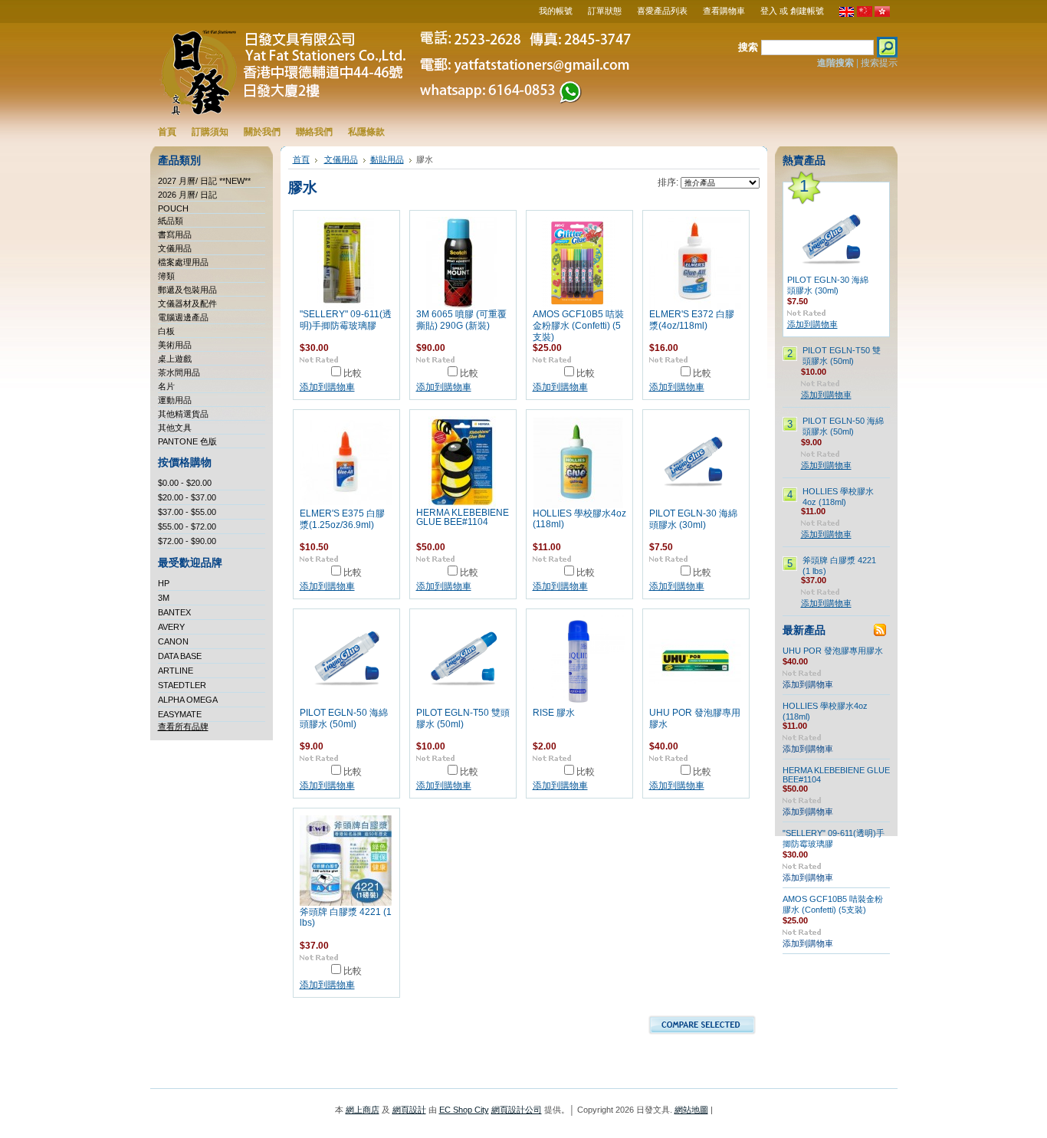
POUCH (173, 208)
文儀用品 (175, 248)
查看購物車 (724, 10)
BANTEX (174, 612)
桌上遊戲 (175, 358)
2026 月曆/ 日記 (187, 194)
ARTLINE (175, 670)
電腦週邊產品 (183, 317)
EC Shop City (464, 1109)
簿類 (166, 275)
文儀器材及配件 (187, 303)
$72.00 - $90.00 (187, 541)
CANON (173, 641)
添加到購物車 (327, 387)
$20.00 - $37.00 (187, 497)
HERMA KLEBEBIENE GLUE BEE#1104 (462, 517)
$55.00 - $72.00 (187, 526)
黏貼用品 (387, 159)
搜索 (748, 47)
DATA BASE (180, 656)
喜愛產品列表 (662, 10)
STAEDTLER (182, 685)
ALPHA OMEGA (188, 699)
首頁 (301, 159)
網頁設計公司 (516, 1109)
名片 (166, 386)
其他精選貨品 (183, 413)
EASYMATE (180, 714)
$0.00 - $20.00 (185, 482)
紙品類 (170, 220)
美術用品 (175, 344)
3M (163, 597)
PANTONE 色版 (187, 441)
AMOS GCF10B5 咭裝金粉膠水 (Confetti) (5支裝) (578, 326)
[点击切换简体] (864, 13)
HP (163, 583)
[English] (847, 13)
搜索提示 (879, 62)
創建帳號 (807, 10)
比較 (352, 373)
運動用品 (175, 400)
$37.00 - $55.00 (187, 512)
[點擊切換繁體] (882, 13)
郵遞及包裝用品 (187, 289)
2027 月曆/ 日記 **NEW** (204, 180)
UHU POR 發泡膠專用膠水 (833, 650)
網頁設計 (409, 1109)
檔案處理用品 (183, 262)
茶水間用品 (179, 372)
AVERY (171, 626)
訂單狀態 (605, 10)
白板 (166, 331)
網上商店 (362, 1109)
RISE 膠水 (554, 712)
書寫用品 (175, 234)
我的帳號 (556, 10)
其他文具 (175, 427)
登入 (768, 10)
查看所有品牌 (183, 726)
